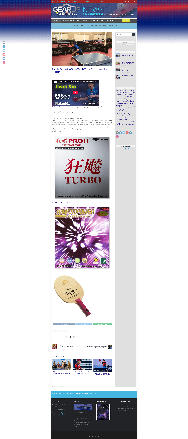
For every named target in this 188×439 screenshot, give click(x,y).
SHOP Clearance (89, 1)
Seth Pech (127, 111)
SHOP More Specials (100, 1)
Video (73, 75)
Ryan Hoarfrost (119, 111)
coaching (121, 92)
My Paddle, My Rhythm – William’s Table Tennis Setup (82, 372)
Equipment (123, 94)
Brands (85, 20)
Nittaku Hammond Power (58, 272)
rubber (133, 110)
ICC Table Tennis (128, 96)
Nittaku (66, 75)
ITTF (124, 98)
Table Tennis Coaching (126, 116)
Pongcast (130, 109)
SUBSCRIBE (126, 20)
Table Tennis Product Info (71, 20)
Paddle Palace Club (62, 330)
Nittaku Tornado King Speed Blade (60, 320)
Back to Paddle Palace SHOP (58, 1)
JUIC (123, 101)
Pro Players (110, 20)
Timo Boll (124, 119)
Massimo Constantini (120, 107)
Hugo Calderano (121, 96)
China (117, 92)
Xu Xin (123, 124)
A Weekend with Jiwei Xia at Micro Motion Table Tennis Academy (61, 372)
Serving (123, 111)
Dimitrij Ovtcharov (130, 92)
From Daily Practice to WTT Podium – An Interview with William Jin (103, 375)
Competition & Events (97, 20)
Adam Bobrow (120, 90)
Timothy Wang (130, 119)
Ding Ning (119, 94)
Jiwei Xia (54, 330)
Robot (70, 75)
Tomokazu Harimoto (122, 122)
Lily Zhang (124, 105)
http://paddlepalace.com (63, 414)
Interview (120, 99)
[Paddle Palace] (67, 10)
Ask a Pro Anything (129, 90)
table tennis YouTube (129, 117)
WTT (119, 123)
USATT (128, 122)
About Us (69, 1)
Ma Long (133, 105)
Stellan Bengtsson (122, 114)
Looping (128, 105)
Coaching (57, 20)
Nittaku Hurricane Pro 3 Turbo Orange (61, 202)
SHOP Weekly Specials (79, 1)
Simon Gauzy (132, 111)
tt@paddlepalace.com (63, 413)
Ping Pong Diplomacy (123, 110)
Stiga (129, 114)
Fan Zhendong (130, 94)
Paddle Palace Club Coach (58, 107)
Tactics (120, 119)
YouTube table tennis (130, 124)
